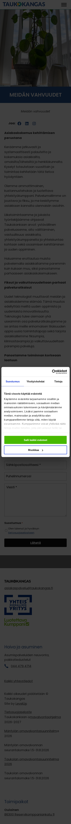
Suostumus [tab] (13, 381)
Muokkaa (33, 449)
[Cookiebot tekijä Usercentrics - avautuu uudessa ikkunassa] (52, 372)
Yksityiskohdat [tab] (35, 381)
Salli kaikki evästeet (35, 439)
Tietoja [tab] (58, 381)
